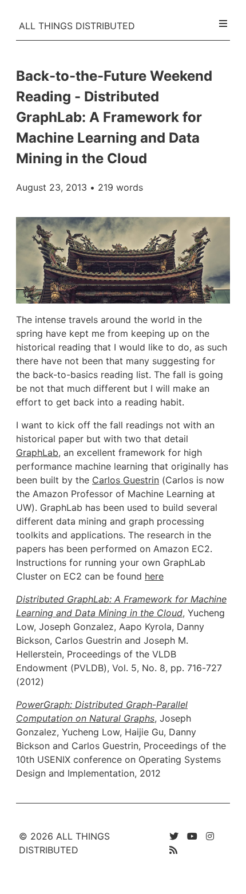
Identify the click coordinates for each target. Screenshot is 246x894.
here (154, 576)
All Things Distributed (77, 25)
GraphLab (37, 452)
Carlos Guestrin (125, 480)
